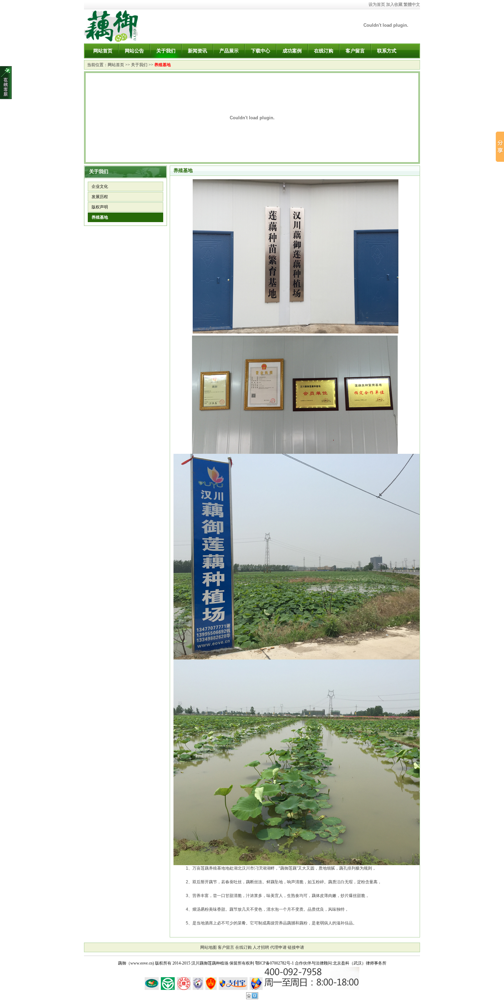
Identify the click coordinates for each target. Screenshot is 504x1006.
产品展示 (229, 50)
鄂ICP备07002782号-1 (274, 963)
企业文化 (100, 186)
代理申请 (278, 947)
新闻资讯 (197, 50)
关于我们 (166, 50)
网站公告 (134, 50)
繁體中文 (412, 4)
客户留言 (355, 50)
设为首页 (377, 4)
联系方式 (386, 50)
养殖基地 (162, 64)
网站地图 (208, 947)
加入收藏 (394, 4)
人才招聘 (261, 947)
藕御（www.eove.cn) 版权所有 (144, 963)
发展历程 (100, 196)
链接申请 (296, 947)
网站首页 (102, 50)
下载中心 (260, 50)
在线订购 (323, 50)
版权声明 (100, 207)
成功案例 (292, 50)
